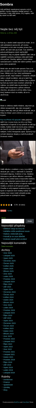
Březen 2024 (8, 302)
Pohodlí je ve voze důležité (14, 236)
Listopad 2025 (9, 256)
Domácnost (7, 380)
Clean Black (26, 402)
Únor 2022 (7, 349)
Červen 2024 (8, 295)
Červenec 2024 (9, 292)
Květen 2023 (8, 328)
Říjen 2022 (7, 344)
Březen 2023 (8, 334)
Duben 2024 (8, 300)
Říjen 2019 (7, 362)
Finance (6, 382)
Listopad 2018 (9, 373)
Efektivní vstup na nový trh (13, 229)
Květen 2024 (8, 297)
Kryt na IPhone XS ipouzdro (10, 120)
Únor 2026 (7, 253)
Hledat (3, 218)
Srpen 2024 (8, 289)
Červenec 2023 (9, 323)
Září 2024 (7, 287)
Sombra (6, 4)
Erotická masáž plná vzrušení (15, 239)
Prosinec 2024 (9, 279)
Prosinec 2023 (9, 310)
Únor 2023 (7, 336)
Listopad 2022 (9, 341)
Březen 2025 (8, 271)
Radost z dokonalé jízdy (12, 234)
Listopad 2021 (9, 354)
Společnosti (8, 385)
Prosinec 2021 (9, 352)
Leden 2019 (8, 370)
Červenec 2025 (9, 261)
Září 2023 (7, 318)
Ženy (5, 390)
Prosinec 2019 (9, 360)
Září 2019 (7, 365)
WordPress (17, 402)
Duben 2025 (8, 269)
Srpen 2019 (8, 367)
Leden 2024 (8, 308)
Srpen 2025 (8, 258)
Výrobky (9, 210)
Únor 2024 (7, 305)
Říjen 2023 (7, 315)
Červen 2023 (8, 326)
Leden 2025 (8, 276)
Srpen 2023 (8, 321)
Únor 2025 (7, 274)
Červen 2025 (8, 263)
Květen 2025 (8, 266)
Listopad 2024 (9, 282)
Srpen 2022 (8, 347)
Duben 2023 (8, 331)
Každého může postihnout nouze (16, 231)
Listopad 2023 (9, 313)
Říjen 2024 (7, 284)
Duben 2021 (8, 357)
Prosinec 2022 (9, 339)
